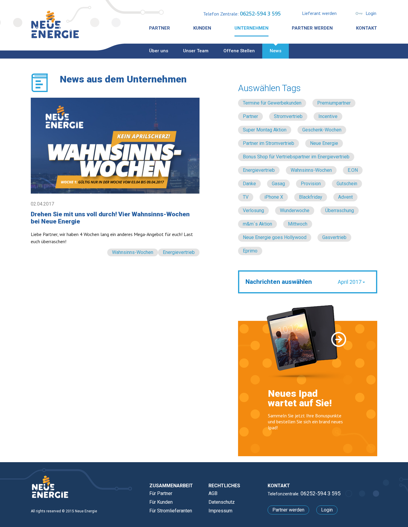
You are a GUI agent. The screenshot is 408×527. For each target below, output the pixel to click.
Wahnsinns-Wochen (132, 252)
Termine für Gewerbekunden (272, 103)
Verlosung (253, 210)
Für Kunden (161, 502)
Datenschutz (221, 502)
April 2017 (350, 282)
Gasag (278, 183)
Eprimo (250, 251)
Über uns (158, 50)
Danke (249, 183)
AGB (212, 493)
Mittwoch (297, 224)
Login (371, 13)
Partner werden (312, 28)
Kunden (202, 28)
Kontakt (366, 28)
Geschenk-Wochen (321, 130)
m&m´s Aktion (257, 224)
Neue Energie (324, 143)
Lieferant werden (319, 13)
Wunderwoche (294, 210)
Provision (311, 183)
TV (246, 197)
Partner (159, 28)
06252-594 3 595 (260, 13)
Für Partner (160, 493)
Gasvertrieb (334, 237)
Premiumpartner (334, 103)
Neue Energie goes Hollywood (274, 237)
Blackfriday (310, 197)
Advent (345, 197)
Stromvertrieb (288, 116)
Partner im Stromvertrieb (268, 143)
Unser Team (195, 50)
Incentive (328, 116)
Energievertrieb (179, 252)
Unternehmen (251, 28)
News (275, 50)
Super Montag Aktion (264, 130)
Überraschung (339, 210)
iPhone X (273, 197)
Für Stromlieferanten (170, 511)
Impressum (220, 511)
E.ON (353, 170)
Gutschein (347, 183)
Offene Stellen (239, 50)
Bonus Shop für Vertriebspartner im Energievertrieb (296, 157)
